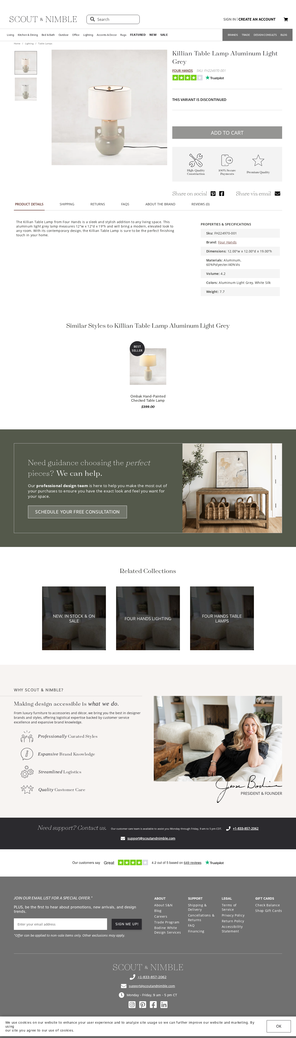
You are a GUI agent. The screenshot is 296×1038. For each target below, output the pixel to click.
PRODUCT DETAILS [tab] (29, 204)
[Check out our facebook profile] (153, 1004)
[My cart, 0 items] (286, 19)
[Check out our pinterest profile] (142, 1004)
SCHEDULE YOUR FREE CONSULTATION (77, 512)
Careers (160, 916)
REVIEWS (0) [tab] (200, 204)
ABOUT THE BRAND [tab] (160, 204)
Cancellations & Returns (201, 917)
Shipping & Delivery (197, 907)
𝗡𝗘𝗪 (152, 34)
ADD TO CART (227, 132)
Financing (196, 931)
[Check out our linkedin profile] (163, 1004)
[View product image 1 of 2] (25, 63)
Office (76, 34)
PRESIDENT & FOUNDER (261, 793)
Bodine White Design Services (167, 930)
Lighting (88, 34)
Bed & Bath (48, 34)
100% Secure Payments (227, 172)
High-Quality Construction (196, 172)
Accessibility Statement (232, 928)
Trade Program (166, 922)
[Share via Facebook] (221, 193)
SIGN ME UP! (127, 924)
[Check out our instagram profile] (132, 1004)
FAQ (191, 925)
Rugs (123, 34)
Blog (158, 910)
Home (17, 43)
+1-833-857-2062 (246, 828)
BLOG (284, 34)
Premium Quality (258, 172)
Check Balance (267, 905)
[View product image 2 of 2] (25, 89)
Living (10, 34)
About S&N (163, 905)
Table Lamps (44, 43)
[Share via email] (277, 193)
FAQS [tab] (125, 204)
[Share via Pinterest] (213, 193)
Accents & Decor (107, 34)
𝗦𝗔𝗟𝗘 (164, 34)
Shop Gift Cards (268, 910)
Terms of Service (229, 907)
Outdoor (64, 34)
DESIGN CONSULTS (265, 34)
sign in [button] (229, 19)
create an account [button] (257, 19)
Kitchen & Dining (28, 34)
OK (278, 1026)
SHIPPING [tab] (67, 204)
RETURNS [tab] (97, 204)
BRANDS (233, 34)
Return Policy (233, 921)
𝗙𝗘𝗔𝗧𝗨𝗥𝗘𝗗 (138, 34)
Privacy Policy (233, 915)
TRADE (246, 34)
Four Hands (182, 70)
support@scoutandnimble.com (151, 838)
